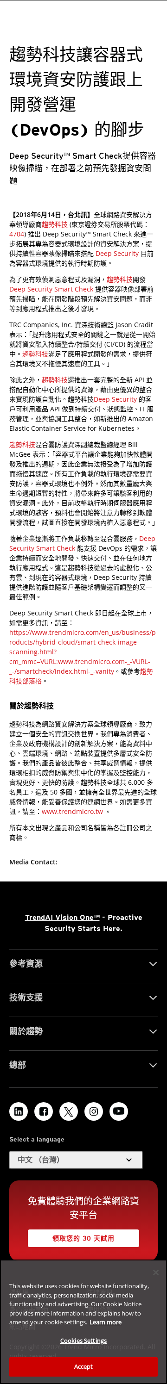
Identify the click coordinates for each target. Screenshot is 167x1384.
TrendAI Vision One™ (62, 917)
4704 (16, 234)
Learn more (106, 1322)
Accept (83, 1366)
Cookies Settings (83, 1340)
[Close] (156, 1272)
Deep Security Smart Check (51, 289)
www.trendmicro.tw (72, 811)
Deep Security (117, 253)
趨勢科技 (55, 224)
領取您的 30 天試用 (83, 1238)
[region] (83, 1322)
